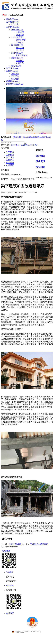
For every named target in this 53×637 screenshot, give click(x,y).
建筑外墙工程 (17, 58)
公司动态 (15, 74)
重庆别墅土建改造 (21, 137)
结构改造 (20, 42)
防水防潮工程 (17, 45)
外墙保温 (20, 63)
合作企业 (15, 24)
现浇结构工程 (17, 29)
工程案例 (12, 27)
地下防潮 (20, 48)
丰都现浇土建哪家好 (39, 544)
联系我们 (12, 81)
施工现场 (12, 68)
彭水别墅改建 (15, 544)
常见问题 (15, 79)
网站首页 (12, 19)
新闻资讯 (12, 71)
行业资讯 (15, 76)
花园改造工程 (17, 53)
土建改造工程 (17, 37)
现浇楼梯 (20, 35)
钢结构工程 (16, 66)
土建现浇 (20, 32)
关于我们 (12, 22)
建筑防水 (20, 50)
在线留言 (14, 84)
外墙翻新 (20, 61)
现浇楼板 (33, 137)
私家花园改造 (22, 55)
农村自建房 (21, 40)
